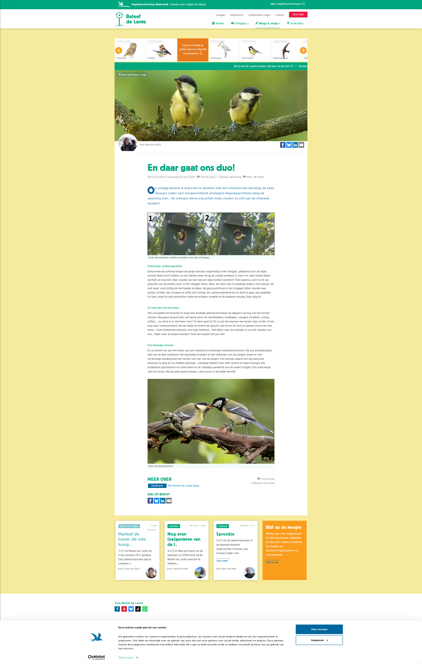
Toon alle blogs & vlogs (133, 74)
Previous (118, 50)
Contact (279, 15)
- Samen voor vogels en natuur (168, 4)
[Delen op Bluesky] (289, 145)
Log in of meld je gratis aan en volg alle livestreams (192, 49)
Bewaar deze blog (230, 177)
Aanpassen (317, 640)
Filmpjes (240, 23)
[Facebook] (117, 609)
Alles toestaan (319, 629)
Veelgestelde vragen (259, 15)
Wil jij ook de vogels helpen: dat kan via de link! (236, 66)
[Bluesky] (131, 609)
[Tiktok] (138, 609)
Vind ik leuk (207, 177)
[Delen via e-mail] (301, 145)
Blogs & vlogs (268, 23)
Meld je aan (272, 562)
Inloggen (220, 15)
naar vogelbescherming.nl (285, 3)
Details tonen (126, 657)
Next (303, 50)
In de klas (296, 23)
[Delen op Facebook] (283, 145)
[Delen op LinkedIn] (295, 145)
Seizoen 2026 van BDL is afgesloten (295, 66)
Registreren (236, 15)
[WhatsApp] (145, 609)
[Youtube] (124, 609)
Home (219, 23)
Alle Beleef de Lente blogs (183, 485)
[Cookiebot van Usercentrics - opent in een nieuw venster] (96, 657)
